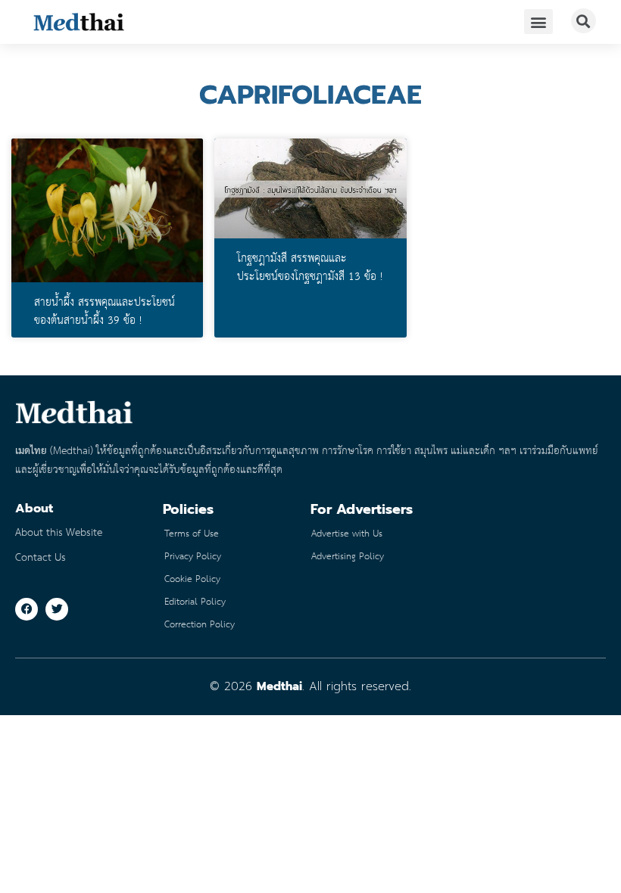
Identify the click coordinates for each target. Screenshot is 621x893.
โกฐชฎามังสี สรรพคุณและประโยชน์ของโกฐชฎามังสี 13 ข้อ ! (309, 268)
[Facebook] (26, 609)
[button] (538, 21)
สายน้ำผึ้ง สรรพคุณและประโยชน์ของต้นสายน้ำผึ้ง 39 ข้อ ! (104, 311)
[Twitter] (56, 609)
